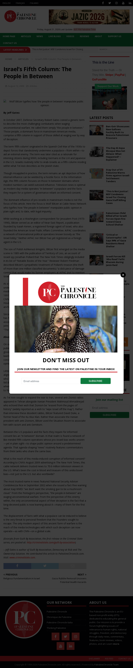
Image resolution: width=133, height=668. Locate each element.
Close (123, 274)
